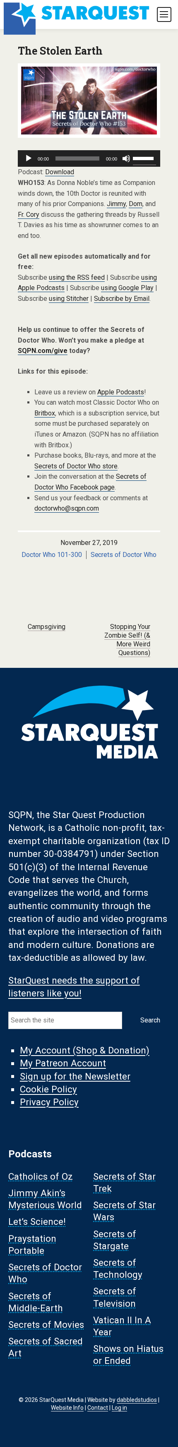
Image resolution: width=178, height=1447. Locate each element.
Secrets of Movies (46, 1325)
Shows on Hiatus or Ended (128, 1355)
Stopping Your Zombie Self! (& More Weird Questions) (127, 639)
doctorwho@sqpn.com (66, 508)
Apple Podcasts (120, 392)
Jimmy (116, 204)
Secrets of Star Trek (124, 1182)
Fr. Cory (28, 214)
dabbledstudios (137, 1400)
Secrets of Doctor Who (124, 555)
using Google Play (127, 288)
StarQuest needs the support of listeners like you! (74, 986)
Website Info (67, 1407)
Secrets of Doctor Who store (76, 466)
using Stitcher (69, 298)
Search (150, 1020)
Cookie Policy (48, 1089)
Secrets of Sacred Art (45, 1347)
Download (59, 172)
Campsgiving (46, 627)
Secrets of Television (114, 1297)
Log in (119, 1407)
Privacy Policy (49, 1102)
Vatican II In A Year (122, 1326)
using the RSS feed (77, 277)
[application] (89, 158)
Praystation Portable (32, 1244)
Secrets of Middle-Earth (35, 1302)
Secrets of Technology (117, 1268)
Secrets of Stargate (114, 1240)
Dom (135, 204)
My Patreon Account (63, 1063)
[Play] (28, 158)
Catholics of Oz (40, 1176)
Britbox (44, 413)
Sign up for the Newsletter (75, 1076)
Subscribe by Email (121, 298)
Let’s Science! (37, 1222)
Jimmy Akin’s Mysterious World (45, 1199)
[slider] (144, 157)
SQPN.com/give (42, 351)
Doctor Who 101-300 (52, 555)
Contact (97, 1407)
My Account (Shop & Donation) (84, 1050)
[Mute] (126, 158)
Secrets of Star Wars (124, 1211)
